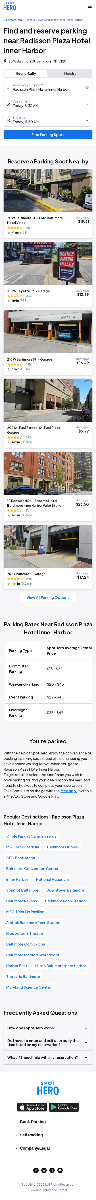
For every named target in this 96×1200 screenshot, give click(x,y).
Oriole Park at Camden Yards (31, 836)
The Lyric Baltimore (23, 976)
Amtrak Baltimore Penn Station (33, 922)
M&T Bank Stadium (22, 847)
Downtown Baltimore (65, 890)
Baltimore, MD (13, 20)
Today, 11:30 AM (26, 121)
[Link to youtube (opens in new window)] (60, 1171)
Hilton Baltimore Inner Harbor (60, 965)
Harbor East (16, 965)
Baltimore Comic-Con (25, 944)
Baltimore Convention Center (32, 868)
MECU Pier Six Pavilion (25, 911)
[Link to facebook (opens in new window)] (36, 1171)
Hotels (30, 20)
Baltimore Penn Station (65, 901)
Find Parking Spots (48, 134)
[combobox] (48, 88)
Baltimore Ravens (21, 901)
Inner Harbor (17, 879)
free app (68, 790)
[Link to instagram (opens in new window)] (44, 1171)
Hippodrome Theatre (24, 933)
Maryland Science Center (28, 987)
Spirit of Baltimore (22, 890)
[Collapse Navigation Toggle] (89, 6)
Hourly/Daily (26, 73)
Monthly (70, 73)
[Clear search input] (87, 88)
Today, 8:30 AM (25, 105)
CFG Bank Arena (20, 857)
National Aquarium (52, 879)
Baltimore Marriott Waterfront (32, 954)
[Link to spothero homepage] (48, 1088)
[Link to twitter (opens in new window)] (52, 1171)
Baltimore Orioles (62, 847)
